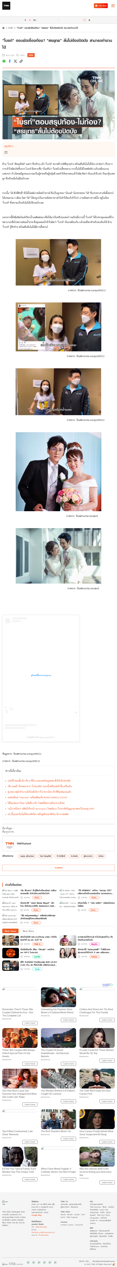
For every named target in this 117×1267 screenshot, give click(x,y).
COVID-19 (94, 1220)
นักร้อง (101, 856)
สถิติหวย (93, 1249)
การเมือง (111, 1207)
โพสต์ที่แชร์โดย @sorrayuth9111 (41, 737)
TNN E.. (38, 944)
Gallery (93, 1223)
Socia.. (94, 956)
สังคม (105, 1207)
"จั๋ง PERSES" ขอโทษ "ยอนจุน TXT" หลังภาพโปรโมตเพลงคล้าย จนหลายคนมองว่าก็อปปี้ (96, 892)
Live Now (103, 5)
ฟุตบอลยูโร (94, 1236)
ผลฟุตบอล (93, 1230)
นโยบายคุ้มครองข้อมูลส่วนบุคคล (103, 1261)
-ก (25, 20)
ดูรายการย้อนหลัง (75, 1204)
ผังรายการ (74, 1207)
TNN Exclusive (95, 1207)
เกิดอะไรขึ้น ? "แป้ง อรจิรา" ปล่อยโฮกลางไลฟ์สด (96, 904)
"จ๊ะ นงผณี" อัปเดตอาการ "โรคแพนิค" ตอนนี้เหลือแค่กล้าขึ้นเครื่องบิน (40, 786)
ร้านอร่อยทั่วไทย (95, 1243)
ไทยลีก (110, 1236)
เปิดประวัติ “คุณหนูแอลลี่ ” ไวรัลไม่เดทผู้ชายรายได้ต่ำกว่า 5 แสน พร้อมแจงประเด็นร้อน (94, 951)
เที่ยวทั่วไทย (107, 1243)
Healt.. (94, 944)
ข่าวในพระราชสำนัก (96, 1204)
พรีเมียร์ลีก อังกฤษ (96, 1233)
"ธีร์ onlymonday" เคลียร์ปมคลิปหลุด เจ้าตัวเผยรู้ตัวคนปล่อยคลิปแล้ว (37, 917)
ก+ (34, 20)
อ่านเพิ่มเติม (58, 867)
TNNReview (94, 1246)
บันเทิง (10, 28)
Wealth (70, 1214)
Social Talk (103, 1209)
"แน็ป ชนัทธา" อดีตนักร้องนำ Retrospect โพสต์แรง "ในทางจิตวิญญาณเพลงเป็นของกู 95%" (51, 808)
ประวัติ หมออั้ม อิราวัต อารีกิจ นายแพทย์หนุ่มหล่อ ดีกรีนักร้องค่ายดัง (39, 780)
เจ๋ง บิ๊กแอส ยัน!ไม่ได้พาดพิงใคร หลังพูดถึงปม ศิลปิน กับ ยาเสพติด (38, 814)
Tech (37, 969)
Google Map (37, 1215)
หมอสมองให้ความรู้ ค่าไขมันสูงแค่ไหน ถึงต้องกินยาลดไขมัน (95, 938)
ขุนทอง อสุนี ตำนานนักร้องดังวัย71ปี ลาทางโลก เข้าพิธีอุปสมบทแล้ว (39, 791)
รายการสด (64, 1204)
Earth (37, 956)
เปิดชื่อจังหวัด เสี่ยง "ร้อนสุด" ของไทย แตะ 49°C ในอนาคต (37, 951)
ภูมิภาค (108, 1212)
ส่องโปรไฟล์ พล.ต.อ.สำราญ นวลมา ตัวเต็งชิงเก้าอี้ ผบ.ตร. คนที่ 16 (38, 938)
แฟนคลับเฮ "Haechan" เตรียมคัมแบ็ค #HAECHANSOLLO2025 (37, 797)
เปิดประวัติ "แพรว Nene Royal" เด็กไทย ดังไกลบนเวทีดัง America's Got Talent (37, 904)
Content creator (67, 1224)
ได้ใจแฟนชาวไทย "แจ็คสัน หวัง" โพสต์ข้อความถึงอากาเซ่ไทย (36, 803)
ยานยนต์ (92, 1215)
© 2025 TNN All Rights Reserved (97, 1264)
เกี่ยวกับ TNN (84, 1261)
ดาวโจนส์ (103, 1217)
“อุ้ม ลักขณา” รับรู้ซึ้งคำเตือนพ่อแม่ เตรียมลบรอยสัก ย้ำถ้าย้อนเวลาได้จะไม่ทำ (38, 892)
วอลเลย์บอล (109, 1233)
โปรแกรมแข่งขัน (104, 1230)
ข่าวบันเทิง (74, 856)
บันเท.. (37, 897)
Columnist (79, 1224)
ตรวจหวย (104, 1246)
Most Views (10, 931)
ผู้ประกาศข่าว (88, 856)
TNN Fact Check (103, 1215)
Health (77, 1214)
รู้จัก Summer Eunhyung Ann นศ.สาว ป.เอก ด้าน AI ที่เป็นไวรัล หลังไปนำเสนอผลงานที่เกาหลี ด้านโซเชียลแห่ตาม (38, 963)
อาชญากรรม (94, 1212)
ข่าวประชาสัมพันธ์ (105, 1220)
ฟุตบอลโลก (103, 1236)
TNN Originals (72, 1217)
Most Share (28, 931)
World (63, 1214)
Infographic (94, 1217)
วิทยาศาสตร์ (94, 1209)
